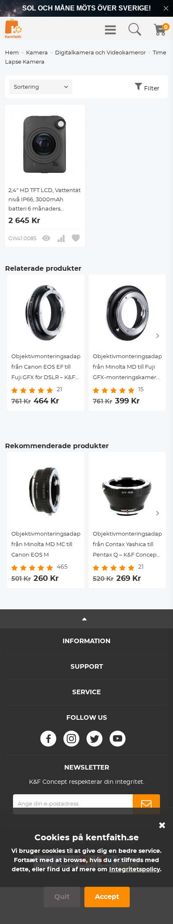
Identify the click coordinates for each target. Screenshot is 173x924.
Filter (152, 89)
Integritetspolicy (134, 870)
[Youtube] (118, 739)
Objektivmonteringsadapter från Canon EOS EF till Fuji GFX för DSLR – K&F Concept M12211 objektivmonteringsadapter (45, 368)
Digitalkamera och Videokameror (100, 53)
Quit (62, 896)
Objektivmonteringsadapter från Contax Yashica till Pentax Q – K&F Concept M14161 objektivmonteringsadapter (127, 545)
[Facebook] (48, 739)
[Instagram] (71, 739)
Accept (107, 896)
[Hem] (13, 28)
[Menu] (110, 30)
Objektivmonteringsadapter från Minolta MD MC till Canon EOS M (45, 544)
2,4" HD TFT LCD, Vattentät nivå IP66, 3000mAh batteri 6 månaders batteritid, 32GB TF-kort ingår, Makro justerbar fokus (44, 201)
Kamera (37, 53)
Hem (12, 53)
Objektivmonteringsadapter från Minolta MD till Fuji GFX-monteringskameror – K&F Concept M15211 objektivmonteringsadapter (127, 368)
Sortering (26, 87)
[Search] (134, 30)
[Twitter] (94, 739)
